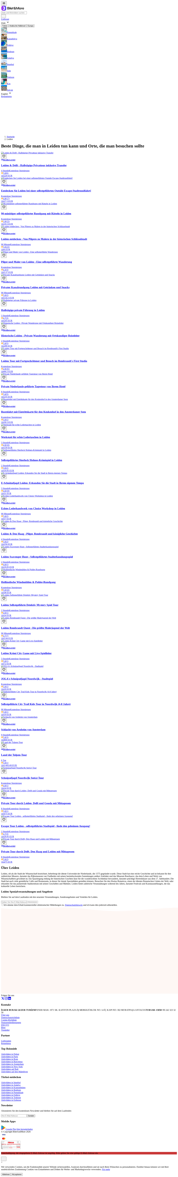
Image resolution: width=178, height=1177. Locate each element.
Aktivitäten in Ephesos (11, 1100)
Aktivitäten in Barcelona (12, 1061)
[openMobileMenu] (4, 3)
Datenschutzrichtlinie (10, 1017)
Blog (3, 1027)
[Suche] (3, 16)
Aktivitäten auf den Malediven (14, 1071)
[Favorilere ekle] (4, 156)
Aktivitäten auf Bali (9, 1069)
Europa (30, 26)
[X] (2, 999)
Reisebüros (6, 1043)
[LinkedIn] (9, 999)
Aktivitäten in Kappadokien (13, 1087)
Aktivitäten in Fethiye (10, 1095)
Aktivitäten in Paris (9, 1056)
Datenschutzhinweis (74, 905)
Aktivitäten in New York (12, 1066)
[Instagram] (6, 999)
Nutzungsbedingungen (11, 1022)
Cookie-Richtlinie (9, 1020)
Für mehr (106, 1169)
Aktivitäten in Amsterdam (12, 1064)
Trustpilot (5, 1030)
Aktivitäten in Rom (9, 1059)
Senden (31, 1116)
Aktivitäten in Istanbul (11, 1082)
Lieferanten (6, 1041)
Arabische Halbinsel (17, 26)
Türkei (4, 26)
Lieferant (5, 19)
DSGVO (5, 1025)
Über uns (5, 1015)
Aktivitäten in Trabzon (11, 1097)
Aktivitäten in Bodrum (11, 1090)
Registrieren (6, 96)
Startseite (11, 136)
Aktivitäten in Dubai (10, 1054)
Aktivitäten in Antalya (10, 1085)
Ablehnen (6, 1174)
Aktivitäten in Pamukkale (12, 1092)
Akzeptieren (17, 1174)
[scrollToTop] (3, 1159)
